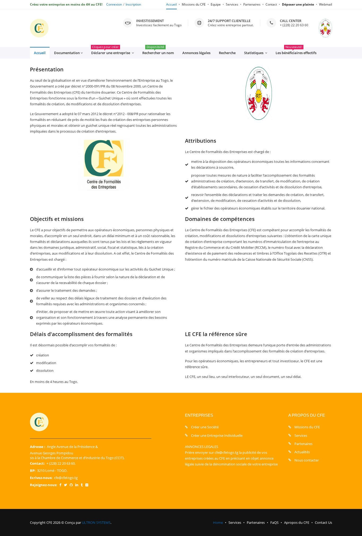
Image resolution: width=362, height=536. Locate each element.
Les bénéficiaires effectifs (296, 51)
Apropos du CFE (296, 522)
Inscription (133, 4)
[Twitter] (65, 485)
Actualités (302, 452)
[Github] (71, 485)
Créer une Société (205, 427)
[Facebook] (60, 485)
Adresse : (37, 446)
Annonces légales (196, 52)
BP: (33, 470)
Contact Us (323, 522)
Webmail (325, 4)
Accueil (171, 4)
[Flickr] (86, 485)
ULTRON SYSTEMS (96, 522)
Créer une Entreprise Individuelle (216, 435)
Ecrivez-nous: (41, 477)
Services (232, 4)
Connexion (114, 4)
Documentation (67, 52)
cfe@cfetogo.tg (66, 477)
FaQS (274, 522)
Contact (271, 4)
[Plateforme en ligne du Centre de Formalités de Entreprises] (39, 28)
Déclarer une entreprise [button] (111, 51)
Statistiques (254, 52)
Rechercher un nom (158, 51)
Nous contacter (306, 460)
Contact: (37, 463)
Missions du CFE (194, 4)
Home (218, 522)
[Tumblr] (82, 485)
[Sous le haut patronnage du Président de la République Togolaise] (320, 28)
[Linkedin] (76, 485)
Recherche (227, 52)
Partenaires (252, 4)
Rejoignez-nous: (43, 484)
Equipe (216, 4)
